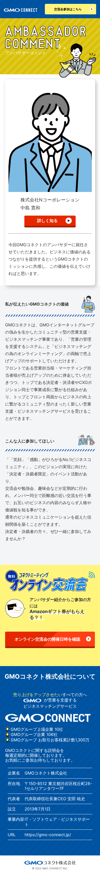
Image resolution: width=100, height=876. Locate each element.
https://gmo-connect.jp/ (48, 834)
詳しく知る (47, 220)
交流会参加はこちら (68, 9)
